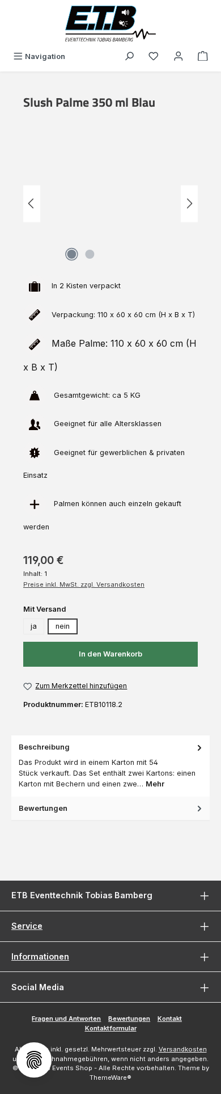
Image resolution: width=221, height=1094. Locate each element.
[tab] (110, 765)
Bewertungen (129, 1019)
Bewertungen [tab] (43, 808)
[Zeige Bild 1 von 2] (71, 254)
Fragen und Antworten (66, 1019)
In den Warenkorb (110, 654)
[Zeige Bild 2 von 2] (89, 254)
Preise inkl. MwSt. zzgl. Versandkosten (83, 584)
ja (34, 626)
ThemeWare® (110, 1078)
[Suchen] (129, 56)
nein (63, 626)
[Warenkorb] (202, 56)
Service (26, 926)
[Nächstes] (189, 203)
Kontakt (170, 1019)
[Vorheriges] (31, 203)
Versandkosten (183, 1049)
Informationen (40, 956)
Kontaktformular (111, 1028)
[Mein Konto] (178, 56)
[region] (110, 203)
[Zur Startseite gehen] (110, 23)
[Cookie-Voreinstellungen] (34, 1060)
